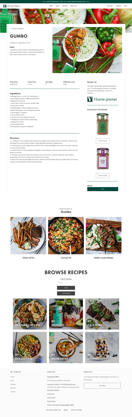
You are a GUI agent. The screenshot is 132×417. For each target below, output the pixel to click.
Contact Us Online (53, 384)
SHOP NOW (102, 141)
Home (12, 377)
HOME (51, 6)
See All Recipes (66, 293)
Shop (12, 380)
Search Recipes (66, 279)
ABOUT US (74, 6)
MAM (72, 405)
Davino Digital (65, 405)
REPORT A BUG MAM (76, 410)
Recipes (13, 384)
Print (102, 189)
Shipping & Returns (53, 390)
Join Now (102, 385)
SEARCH (118, 6)
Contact (12, 391)
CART (125, 6)
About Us (13, 388)
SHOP (57, 6)
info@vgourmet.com (69, 384)
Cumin (21, 122)
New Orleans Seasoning (28, 119)
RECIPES (65, 6)
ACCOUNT (110, 6)
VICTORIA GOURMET (52, 410)
